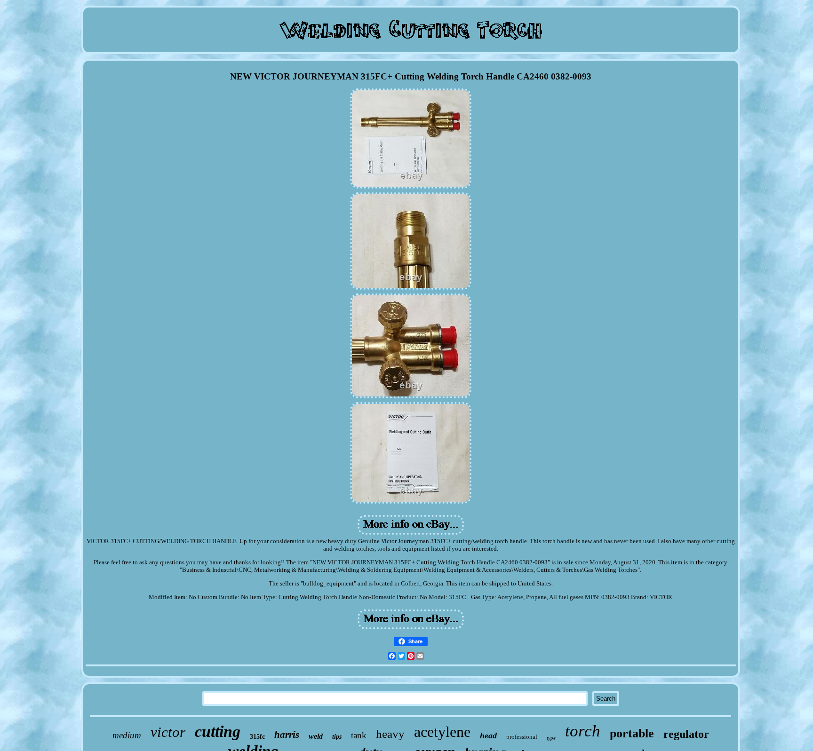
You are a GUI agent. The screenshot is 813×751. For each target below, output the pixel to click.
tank (359, 735)
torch (582, 731)
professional (521, 736)
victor (168, 732)
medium (126, 735)
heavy (390, 733)
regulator (686, 734)
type (551, 738)
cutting (217, 731)
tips (337, 736)
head (488, 735)
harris (286, 734)
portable (632, 733)
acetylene (442, 731)
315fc (257, 736)
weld (316, 736)
